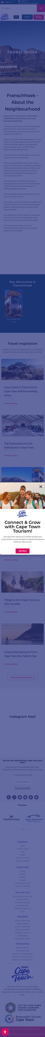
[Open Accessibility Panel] (5, 1032)
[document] (22, 518)
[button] (41, 487)
